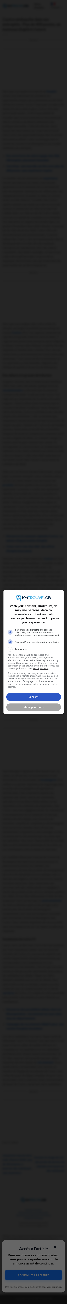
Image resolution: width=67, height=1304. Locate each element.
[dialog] (33, 652)
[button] (33, 649)
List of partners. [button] (40, 668)
